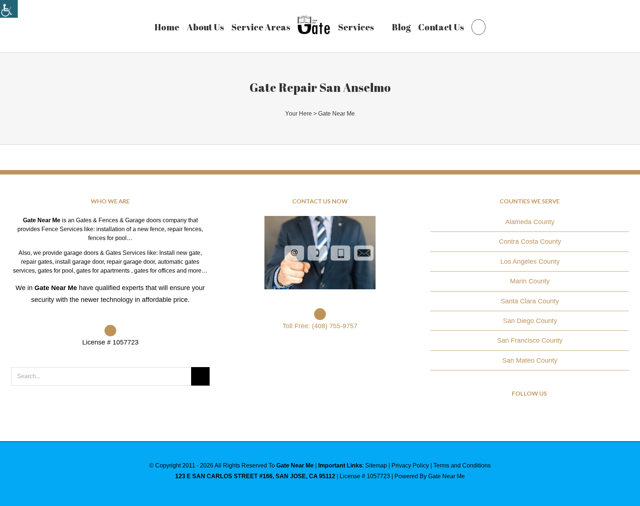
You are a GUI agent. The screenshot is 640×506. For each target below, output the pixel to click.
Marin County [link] (530, 281)
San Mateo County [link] (529, 360)
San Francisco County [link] (530, 340)
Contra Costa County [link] (530, 241)
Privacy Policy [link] (410, 465)
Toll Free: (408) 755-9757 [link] (320, 326)
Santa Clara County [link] (530, 301)
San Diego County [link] (530, 320)
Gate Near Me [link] (336, 113)
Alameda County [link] (529, 222)
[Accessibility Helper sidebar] (9, 9)
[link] (163, 25)
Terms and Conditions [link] (462, 465)
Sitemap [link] (376, 465)
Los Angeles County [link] (530, 261)
